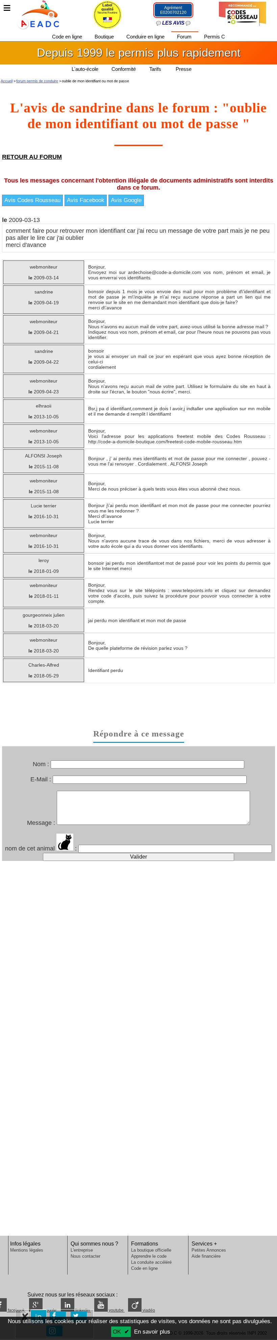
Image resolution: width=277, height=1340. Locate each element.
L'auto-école (85, 69)
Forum (185, 36)
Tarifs (155, 69)
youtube (116, 1310)
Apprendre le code (149, 1256)
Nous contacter (85, 1256)
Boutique (105, 36)
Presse (184, 69)
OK (117, 1332)
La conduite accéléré (151, 1262)
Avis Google (126, 209)
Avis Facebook (85, 209)
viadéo (148, 1310)
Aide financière (206, 1256)
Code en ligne (67, 36)
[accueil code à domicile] (34, 14)
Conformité (123, 69)
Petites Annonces (209, 1250)
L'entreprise (82, 1250)
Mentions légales (26, 1250)
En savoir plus (152, 1332)
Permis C (214, 36)
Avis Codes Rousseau (32, 209)
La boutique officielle (151, 1250)
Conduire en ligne (146, 36)
